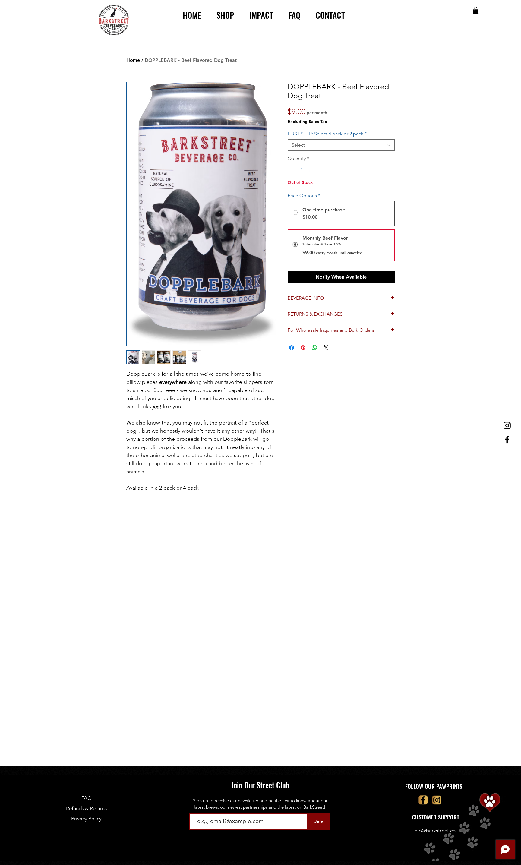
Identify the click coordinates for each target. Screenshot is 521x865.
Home (133, 60)
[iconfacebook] (423, 800)
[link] (475, 10)
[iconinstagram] (437, 800)
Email (195, 808)
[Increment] (310, 170)
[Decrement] (293, 170)
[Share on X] (326, 347)
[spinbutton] (301, 170)
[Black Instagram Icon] (507, 425)
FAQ (86, 798)
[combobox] (341, 145)
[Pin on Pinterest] (303, 347)
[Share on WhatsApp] (314, 347)
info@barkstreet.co (434, 831)
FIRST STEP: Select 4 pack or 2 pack (327, 134)
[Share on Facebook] (291, 347)
